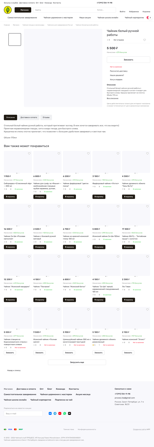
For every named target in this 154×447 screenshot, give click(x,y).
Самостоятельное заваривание (20, 394)
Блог (49, 389)
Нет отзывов (119, 40)
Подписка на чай (63, 400)
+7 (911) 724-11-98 (104, 3)
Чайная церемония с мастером (56, 394)
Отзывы (46, 117)
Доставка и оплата (29, 117)
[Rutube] (69, 413)
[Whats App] (64, 413)
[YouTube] (59, 413)
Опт (42, 389)
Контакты (74, 389)
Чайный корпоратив (40, 400)
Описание (10, 117)
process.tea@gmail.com (125, 398)
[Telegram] (55, 413)
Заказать (128, 59)
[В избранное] (144, 40)
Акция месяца (83, 394)
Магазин (8, 389)
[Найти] (113, 10)
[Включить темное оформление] (149, 3)
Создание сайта (139, 429)
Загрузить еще (77, 362)
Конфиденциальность (87, 429)
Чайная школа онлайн (15, 400)
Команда (60, 389)
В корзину (10, 197)
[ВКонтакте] (50, 413)
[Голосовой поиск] (108, 10)
